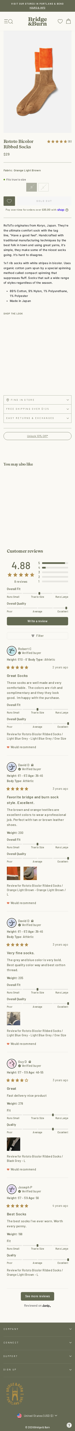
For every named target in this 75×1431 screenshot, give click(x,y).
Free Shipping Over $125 (27, 408)
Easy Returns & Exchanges (30, 418)
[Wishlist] (60, 21)
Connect (11, 1342)
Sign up (10, 1369)
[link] (59, 141)
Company (11, 1329)
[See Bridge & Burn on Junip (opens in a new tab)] (46, 1306)
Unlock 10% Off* (37, 436)
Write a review (38, 621)
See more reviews (37, 1296)
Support (11, 1356)
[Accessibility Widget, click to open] (69, 1425)
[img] (29, 652)
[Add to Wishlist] (9, 201)
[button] (53, 563)
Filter (40, 635)
